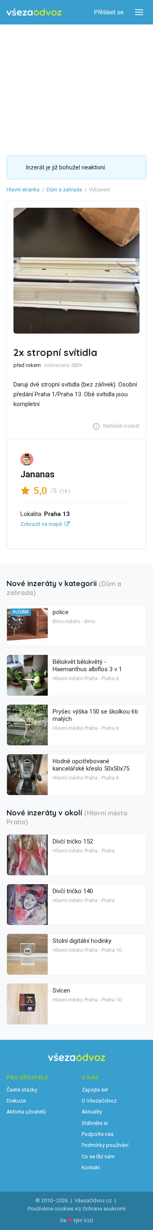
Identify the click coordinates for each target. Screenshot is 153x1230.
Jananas (37, 474)
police (61, 612)
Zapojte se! (95, 1090)
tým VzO (83, 1220)
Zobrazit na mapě (41, 524)
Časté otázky (22, 1090)
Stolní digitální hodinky (82, 940)
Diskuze (16, 1101)
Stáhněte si (95, 1123)
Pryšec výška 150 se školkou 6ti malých (95, 715)
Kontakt (91, 1167)
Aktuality (92, 1112)
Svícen (61, 990)
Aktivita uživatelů (26, 1112)
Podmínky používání (105, 1145)
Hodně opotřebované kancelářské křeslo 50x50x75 (91, 765)
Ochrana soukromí (104, 1209)
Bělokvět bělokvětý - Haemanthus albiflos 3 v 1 (87, 665)
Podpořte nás (97, 1134)
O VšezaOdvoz (99, 1101)
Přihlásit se (109, 12)
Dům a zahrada (64, 190)
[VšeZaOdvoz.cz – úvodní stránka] (34, 12)
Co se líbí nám (98, 1156)
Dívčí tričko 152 (73, 841)
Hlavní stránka (23, 190)
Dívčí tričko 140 (73, 891)
